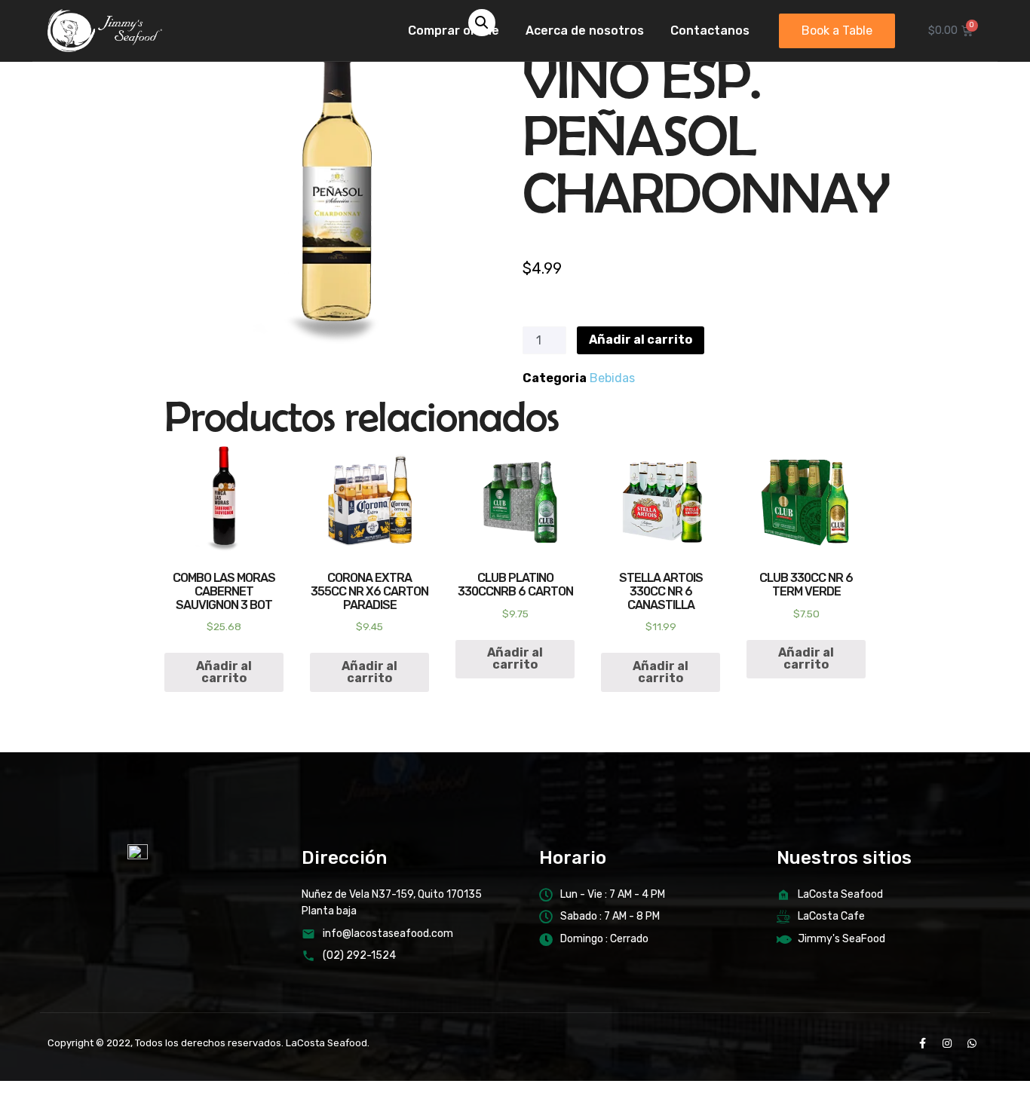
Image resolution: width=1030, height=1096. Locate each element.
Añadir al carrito (640, 339)
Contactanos (710, 30)
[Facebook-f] (922, 1043)
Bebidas (612, 378)
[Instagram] (947, 1043)
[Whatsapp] (971, 1043)
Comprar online (453, 30)
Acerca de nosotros (585, 30)
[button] (837, 31)
